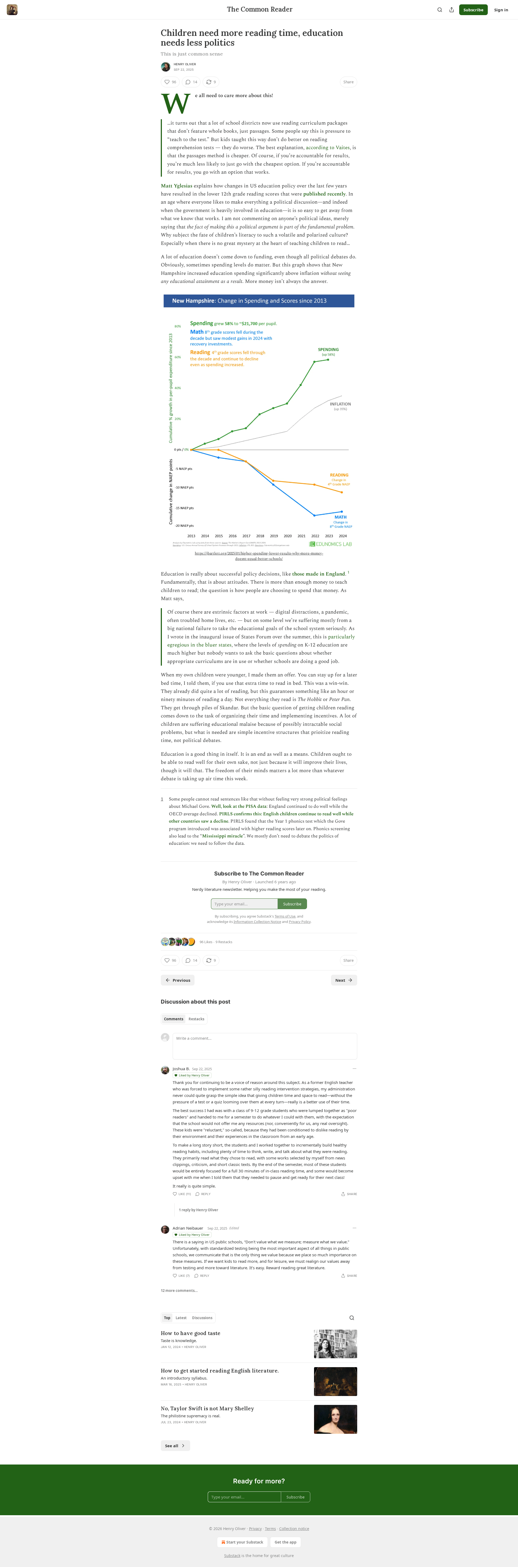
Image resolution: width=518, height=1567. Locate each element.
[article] (259, 1344)
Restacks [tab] (196, 1019)
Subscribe (473, 9)
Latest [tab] (181, 1317)
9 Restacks (224, 941)
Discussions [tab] (202, 1317)
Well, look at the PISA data (239, 806)
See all (171, 1445)
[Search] (439, 9)
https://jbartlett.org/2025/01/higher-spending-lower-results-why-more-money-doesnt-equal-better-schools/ (259, 556)
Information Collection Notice (257, 921)
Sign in (501, 9)
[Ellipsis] (354, 1068)
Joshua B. (181, 1068)
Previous (181, 980)
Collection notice (294, 1528)
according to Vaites (328, 148)
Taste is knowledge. (179, 1340)
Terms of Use (285, 916)
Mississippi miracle (222, 836)
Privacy (255, 1528)
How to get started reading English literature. (220, 1370)
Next (340, 980)
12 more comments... (179, 1290)
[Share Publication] (451, 9)
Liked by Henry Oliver (194, 1075)
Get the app (286, 1542)
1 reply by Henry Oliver (198, 1209)
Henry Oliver (185, 64)
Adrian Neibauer (188, 1228)
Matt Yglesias (176, 186)
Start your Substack (244, 1542)
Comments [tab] (173, 1019)
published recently (324, 194)
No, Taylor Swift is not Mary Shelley (207, 1408)
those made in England (318, 574)
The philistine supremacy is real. (190, 1415)
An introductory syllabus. (184, 1378)
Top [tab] (167, 1317)
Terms (270, 1528)
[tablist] (184, 1019)
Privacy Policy (300, 921)
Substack (232, 1555)
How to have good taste (190, 1333)
